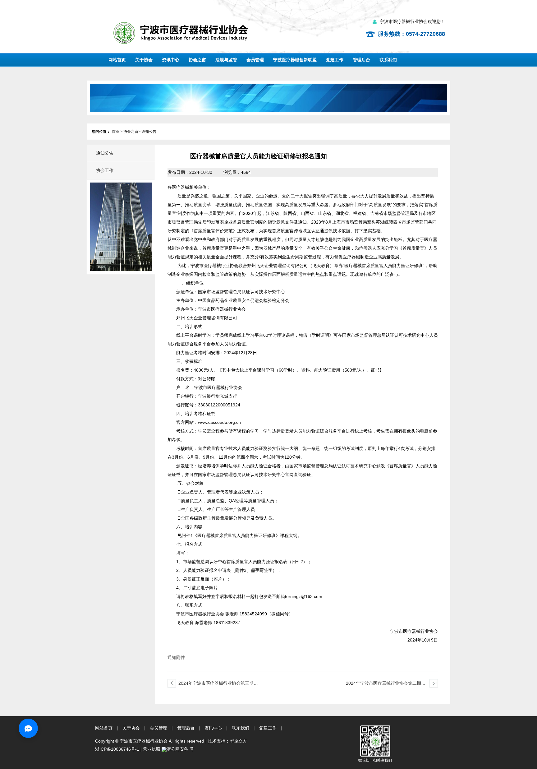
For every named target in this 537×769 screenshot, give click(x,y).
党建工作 (334, 59)
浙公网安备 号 (180, 749)
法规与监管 (226, 59)
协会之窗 (197, 59)
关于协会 (144, 59)
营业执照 (151, 749)
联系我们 (388, 59)
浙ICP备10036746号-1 (117, 749)
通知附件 (176, 657)
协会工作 (104, 170)
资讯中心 (170, 59)
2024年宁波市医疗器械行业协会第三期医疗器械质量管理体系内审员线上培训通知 (218, 684)
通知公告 (148, 131)
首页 (115, 131)
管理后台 (361, 59)
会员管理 (255, 59)
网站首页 (117, 59)
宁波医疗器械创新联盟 (295, 59)
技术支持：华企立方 (227, 741)
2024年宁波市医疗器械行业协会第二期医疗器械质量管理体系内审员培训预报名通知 (385, 684)
